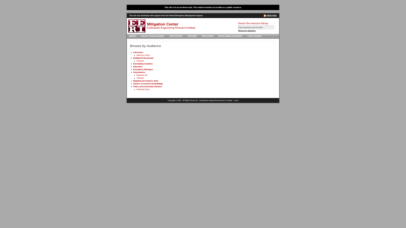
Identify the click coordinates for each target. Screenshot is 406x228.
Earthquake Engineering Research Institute (215, 100)
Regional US (141, 75)
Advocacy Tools (143, 55)
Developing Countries (230, 36)
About (132, 36)
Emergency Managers (143, 69)
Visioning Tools (143, 89)
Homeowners (139, 72)
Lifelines (192, 36)
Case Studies (255, 36)
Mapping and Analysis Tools (145, 81)
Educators (138, 67)
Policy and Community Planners (147, 87)
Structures (175, 36)
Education (207, 36)
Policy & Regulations (152, 36)
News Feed (272, 15)
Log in (236, 100)
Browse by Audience (247, 31)
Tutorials (140, 61)
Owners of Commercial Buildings (148, 84)
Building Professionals (143, 58)
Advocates (138, 52)
